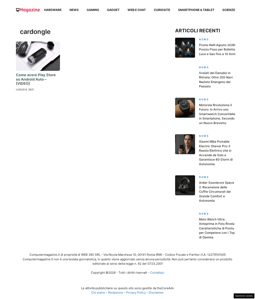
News (74, 10)
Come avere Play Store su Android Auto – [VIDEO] (36, 79)
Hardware (53, 10)
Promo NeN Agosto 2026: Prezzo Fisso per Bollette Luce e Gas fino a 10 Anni (217, 49)
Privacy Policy (136, 292)
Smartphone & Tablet (196, 10)
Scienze (228, 10)
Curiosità (162, 10)
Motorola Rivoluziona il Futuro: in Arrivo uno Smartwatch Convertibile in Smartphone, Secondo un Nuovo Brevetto (217, 114)
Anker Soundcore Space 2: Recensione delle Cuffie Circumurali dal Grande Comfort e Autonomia (216, 191)
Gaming (93, 10)
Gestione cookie (244, 295)
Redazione (115, 292)
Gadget (113, 10)
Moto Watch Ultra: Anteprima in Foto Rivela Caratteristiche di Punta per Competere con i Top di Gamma (217, 228)
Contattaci (157, 272)
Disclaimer (156, 292)
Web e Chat (137, 10)
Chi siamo (98, 292)
